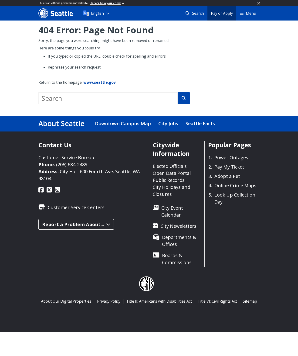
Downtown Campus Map (123, 123)
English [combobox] (97, 13)
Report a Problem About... (73, 224)
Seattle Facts (200, 123)
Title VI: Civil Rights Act (217, 301)
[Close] (258, 3)
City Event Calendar (172, 211)
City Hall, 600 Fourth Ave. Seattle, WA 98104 (89, 175)
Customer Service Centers (76, 207)
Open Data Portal (172, 173)
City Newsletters (178, 226)
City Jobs (168, 123)
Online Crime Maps (235, 185)
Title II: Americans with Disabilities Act (159, 301)
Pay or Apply (222, 13)
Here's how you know (105, 3)
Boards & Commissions (177, 259)
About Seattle (61, 123)
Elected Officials (170, 166)
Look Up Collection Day (234, 198)
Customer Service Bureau (66, 157)
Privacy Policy (108, 301)
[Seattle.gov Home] (58, 13)
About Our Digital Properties (66, 301)
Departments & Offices (179, 240)
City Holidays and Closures (171, 190)
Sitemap (250, 301)
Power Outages (231, 157)
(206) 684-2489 (71, 164)
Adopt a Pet (227, 176)
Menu (251, 13)
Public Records (169, 180)
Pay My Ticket (229, 167)
